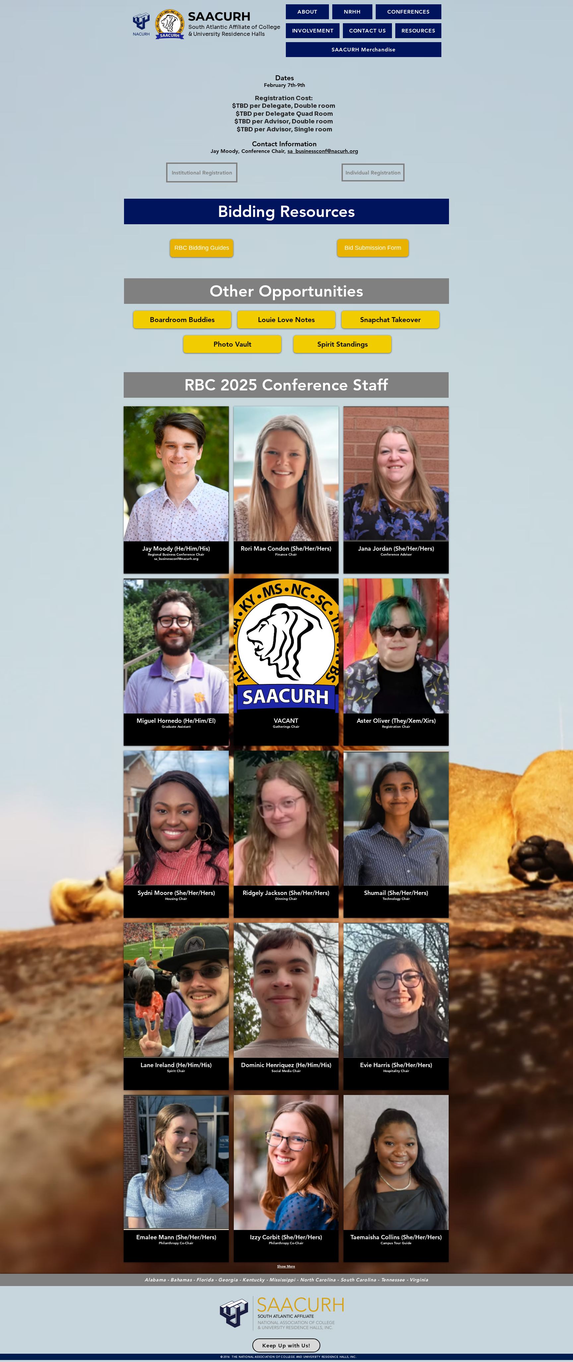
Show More (286, 1266)
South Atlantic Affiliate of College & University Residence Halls (234, 30)
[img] (286, 490)
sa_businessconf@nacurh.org (322, 151)
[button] (352, 11)
